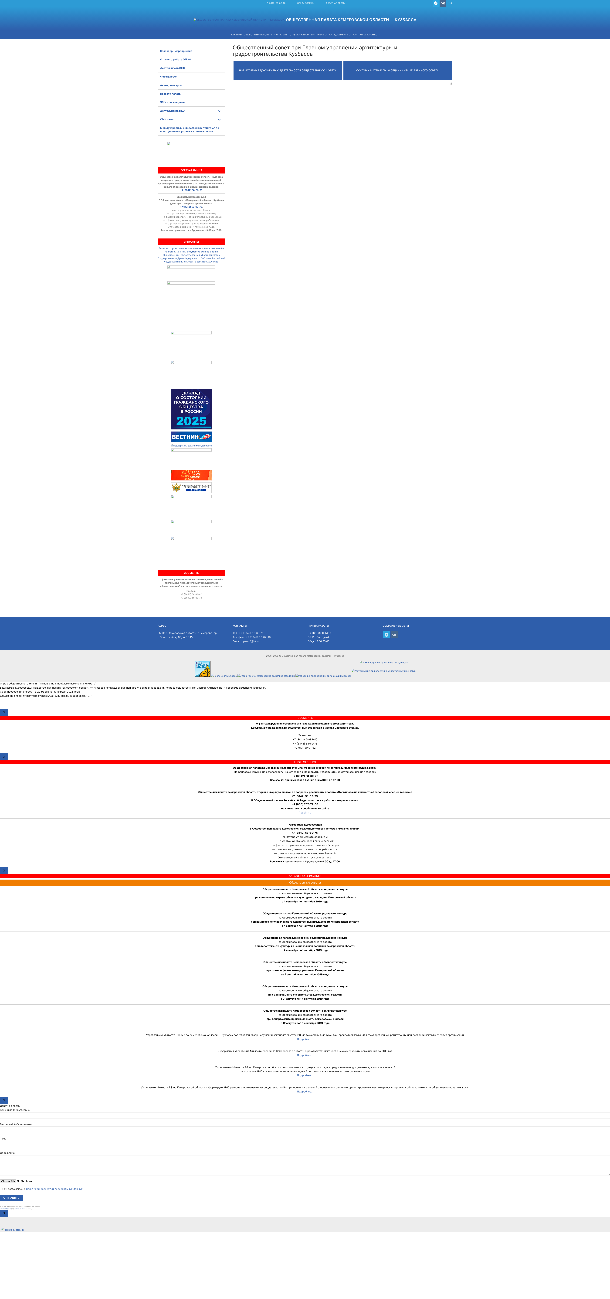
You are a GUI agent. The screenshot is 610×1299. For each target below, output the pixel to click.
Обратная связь (335, 3)
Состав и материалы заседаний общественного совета (397, 70)
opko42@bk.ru (305, 3)
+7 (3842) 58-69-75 (191, 190)
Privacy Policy (5, 1209)
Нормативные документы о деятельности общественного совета (287, 70)
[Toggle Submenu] (219, 111)
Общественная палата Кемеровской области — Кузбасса (351, 19)
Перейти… (305, 812)
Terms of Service (20, 1209)
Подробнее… (305, 1039)
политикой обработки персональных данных (54, 1188)
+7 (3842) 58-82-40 (275, 3)
